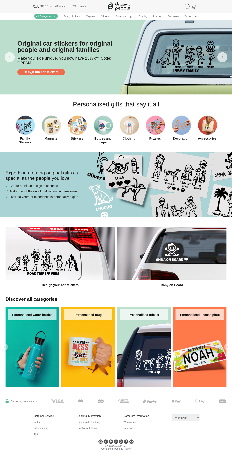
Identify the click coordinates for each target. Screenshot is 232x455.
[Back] (4, 346)
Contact (37, 422)
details (83, 6)
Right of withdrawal (87, 428)
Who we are (130, 422)
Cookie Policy (123, 448)
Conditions (107, 448)
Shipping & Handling (88, 422)
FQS (35, 434)
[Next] (227, 346)
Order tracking (40, 428)
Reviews (128, 428)
